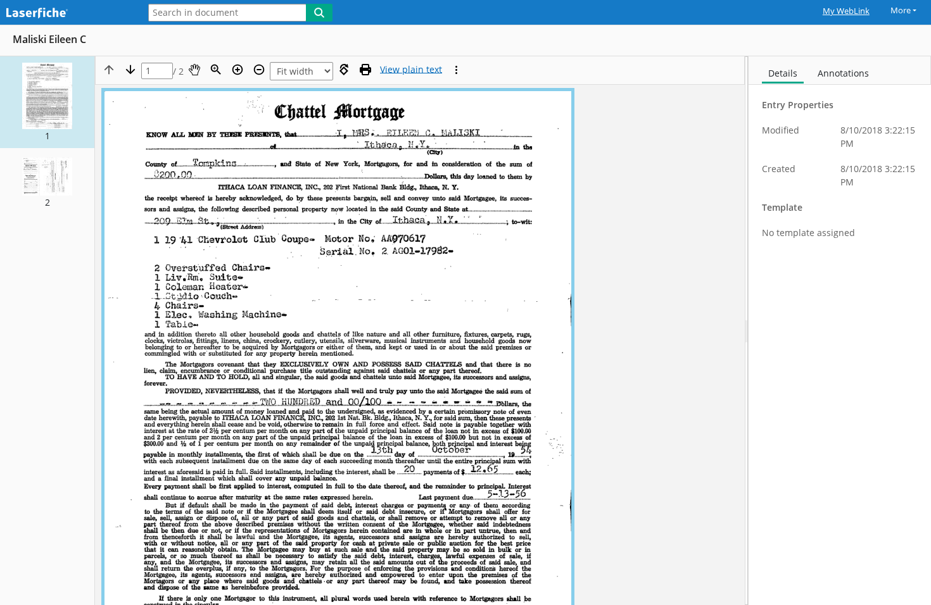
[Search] (319, 13)
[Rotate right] (344, 69)
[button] (47, 102)
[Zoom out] (259, 69)
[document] (840, 330)
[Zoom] (216, 69)
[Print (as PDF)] (365, 69)
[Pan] (194, 69)
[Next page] (130, 69)
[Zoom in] (237, 69)
